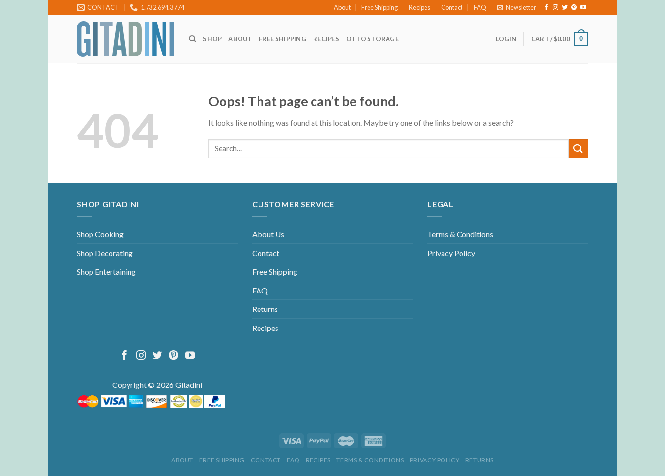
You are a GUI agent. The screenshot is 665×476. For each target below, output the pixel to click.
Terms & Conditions (460, 233)
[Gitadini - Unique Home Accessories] (125, 39)
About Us (268, 233)
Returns (265, 308)
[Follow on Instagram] (555, 7)
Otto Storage (372, 39)
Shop (212, 39)
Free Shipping (379, 7)
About (342, 7)
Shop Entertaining (106, 271)
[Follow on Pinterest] (574, 7)
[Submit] (578, 148)
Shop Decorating (105, 252)
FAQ (480, 7)
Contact (451, 7)
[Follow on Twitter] (565, 7)
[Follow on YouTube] (583, 7)
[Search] (192, 39)
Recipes (419, 7)
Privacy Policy (451, 252)
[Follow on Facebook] (546, 7)
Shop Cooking (100, 233)
